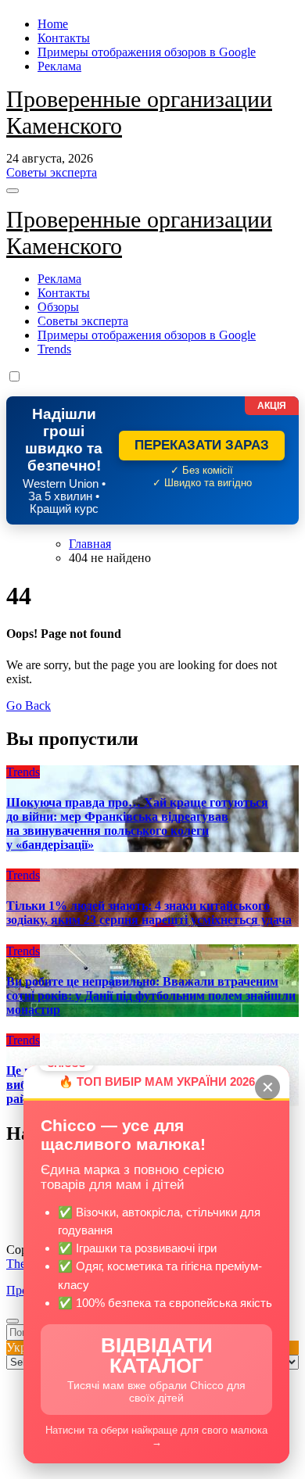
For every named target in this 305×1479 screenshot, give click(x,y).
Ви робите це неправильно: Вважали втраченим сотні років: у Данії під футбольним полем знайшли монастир (151, 995)
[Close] (12, 1321)
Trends (54, 349)
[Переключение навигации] (12, 190)
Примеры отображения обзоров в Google (147, 52)
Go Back (28, 705)
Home (53, 23)
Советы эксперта (83, 321)
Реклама (59, 66)
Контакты (64, 38)
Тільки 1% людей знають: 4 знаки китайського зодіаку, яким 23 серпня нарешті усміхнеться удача (149, 912)
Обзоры (58, 306)
